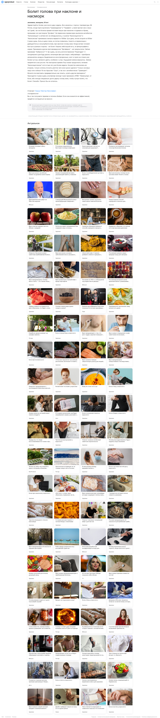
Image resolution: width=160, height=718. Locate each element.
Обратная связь (120, 716)
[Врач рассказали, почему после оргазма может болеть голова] (120, 167)
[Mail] (2, 2)
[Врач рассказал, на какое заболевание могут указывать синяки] (66, 247)
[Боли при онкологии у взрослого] (40, 487)
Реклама (14, 716)
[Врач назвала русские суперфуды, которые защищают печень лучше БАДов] (93, 487)
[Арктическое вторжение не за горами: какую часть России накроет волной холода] (66, 460)
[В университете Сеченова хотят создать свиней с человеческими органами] (93, 621)
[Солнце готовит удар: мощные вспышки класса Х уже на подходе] (66, 621)
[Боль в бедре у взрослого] (120, 407)
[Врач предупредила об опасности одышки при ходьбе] (40, 540)
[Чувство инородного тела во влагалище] (40, 514)
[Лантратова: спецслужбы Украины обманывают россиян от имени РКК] (40, 647)
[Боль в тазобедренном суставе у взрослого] (93, 167)
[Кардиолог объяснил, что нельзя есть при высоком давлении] (120, 220)
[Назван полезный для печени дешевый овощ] (40, 567)
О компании (8, 716)
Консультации (31, 7)
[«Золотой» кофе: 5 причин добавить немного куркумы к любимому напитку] (93, 247)
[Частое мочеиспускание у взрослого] (66, 434)
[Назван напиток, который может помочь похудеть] (40, 407)
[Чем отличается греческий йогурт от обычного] (120, 647)
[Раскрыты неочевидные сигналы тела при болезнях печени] (120, 140)
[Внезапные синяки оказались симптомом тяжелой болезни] (93, 193)
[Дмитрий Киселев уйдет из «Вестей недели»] (40, 193)
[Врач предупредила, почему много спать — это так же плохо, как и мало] (40, 274)
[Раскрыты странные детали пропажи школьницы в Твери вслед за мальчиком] (40, 674)
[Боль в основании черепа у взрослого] (93, 407)
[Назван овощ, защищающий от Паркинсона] (120, 674)
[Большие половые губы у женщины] (40, 140)
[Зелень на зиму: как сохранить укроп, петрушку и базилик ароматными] (40, 460)
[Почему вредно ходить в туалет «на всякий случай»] (40, 594)
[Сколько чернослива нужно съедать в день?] (66, 300)
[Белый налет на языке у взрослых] (66, 380)
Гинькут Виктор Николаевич (45, 91)
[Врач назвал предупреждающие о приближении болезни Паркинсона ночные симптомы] (66, 567)
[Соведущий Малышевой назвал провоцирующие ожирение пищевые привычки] (66, 193)
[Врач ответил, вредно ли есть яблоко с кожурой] (40, 220)
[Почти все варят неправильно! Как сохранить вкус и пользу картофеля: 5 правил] (66, 220)
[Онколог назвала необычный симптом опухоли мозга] (93, 434)
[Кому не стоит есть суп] (93, 380)
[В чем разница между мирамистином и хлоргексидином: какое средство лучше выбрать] (93, 460)
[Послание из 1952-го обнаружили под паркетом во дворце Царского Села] (93, 274)
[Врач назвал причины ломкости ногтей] (120, 567)
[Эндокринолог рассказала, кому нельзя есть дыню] (120, 300)
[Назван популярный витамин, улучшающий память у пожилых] (66, 167)
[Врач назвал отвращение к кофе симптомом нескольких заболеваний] (120, 327)
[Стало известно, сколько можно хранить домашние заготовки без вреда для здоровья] (40, 621)
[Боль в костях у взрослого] (120, 701)
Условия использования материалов (106, 716)
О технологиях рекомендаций (133, 716)
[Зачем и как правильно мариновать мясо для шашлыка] (93, 674)
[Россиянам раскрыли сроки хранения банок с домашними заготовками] (120, 274)
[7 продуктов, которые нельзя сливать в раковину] (120, 487)
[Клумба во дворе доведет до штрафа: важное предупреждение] (40, 327)
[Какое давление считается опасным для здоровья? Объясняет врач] (93, 140)
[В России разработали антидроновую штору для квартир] (93, 540)
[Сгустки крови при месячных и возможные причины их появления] (120, 621)
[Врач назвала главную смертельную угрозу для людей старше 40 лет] (93, 354)
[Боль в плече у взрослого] (66, 674)
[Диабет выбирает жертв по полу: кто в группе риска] (66, 701)
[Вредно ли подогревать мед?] (66, 594)
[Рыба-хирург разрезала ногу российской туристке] (66, 540)
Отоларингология (42, 7)
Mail (3, 716)
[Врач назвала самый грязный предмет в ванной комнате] (40, 701)
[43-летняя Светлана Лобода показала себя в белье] (93, 567)
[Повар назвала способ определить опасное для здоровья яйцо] (120, 193)
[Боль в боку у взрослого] (93, 594)
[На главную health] (9, 2)
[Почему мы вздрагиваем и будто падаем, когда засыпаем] (120, 434)
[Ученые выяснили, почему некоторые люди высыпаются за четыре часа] (93, 647)
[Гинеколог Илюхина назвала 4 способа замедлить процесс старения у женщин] (93, 220)
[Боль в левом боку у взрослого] (66, 327)
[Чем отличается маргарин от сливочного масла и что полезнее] (93, 701)
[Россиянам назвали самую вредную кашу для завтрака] (120, 247)
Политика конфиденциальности (149, 716)
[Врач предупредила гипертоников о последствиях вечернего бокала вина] (120, 354)
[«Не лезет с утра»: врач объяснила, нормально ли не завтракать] (66, 487)
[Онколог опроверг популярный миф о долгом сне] (93, 514)
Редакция (94, 716)
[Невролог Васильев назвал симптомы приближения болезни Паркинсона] (40, 247)
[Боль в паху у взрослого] (120, 380)
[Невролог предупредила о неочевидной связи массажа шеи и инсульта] (40, 380)
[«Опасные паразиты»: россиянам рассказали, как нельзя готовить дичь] (66, 354)
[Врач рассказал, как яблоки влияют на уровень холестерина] (40, 167)
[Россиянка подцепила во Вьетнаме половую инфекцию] (66, 140)
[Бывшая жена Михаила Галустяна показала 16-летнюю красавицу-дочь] (93, 300)
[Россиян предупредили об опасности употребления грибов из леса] (120, 514)
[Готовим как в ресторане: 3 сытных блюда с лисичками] (66, 514)
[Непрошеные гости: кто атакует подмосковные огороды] (66, 647)
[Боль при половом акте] (40, 354)
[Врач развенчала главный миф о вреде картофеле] (66, 274)
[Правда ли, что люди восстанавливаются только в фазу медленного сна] (40, 434)
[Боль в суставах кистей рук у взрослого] (120, 460)
